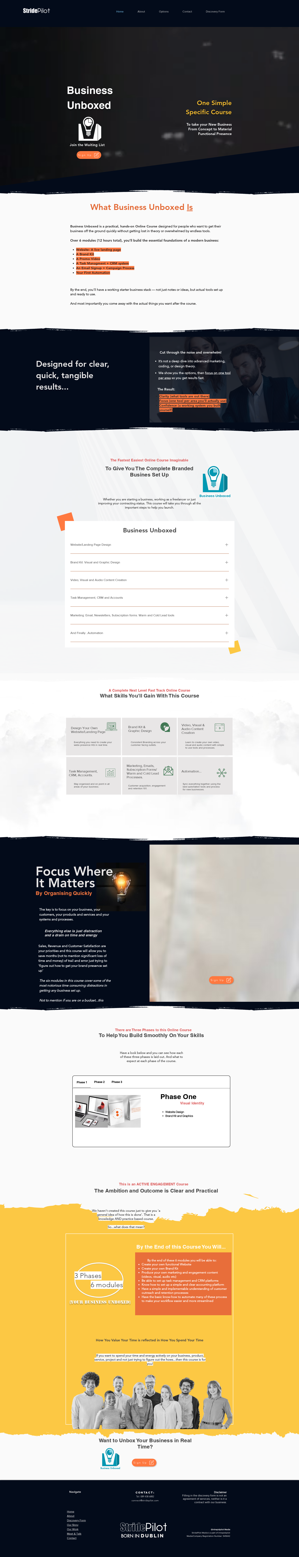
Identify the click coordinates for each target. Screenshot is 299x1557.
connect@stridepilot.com (145, 1500)
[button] (163, 11)
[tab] (82, 1082)
